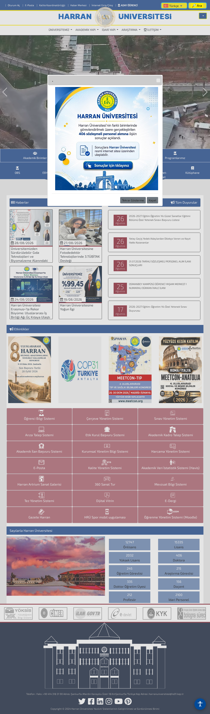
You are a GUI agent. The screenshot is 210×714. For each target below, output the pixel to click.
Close (158, 80)
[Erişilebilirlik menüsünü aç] (200, 704)
